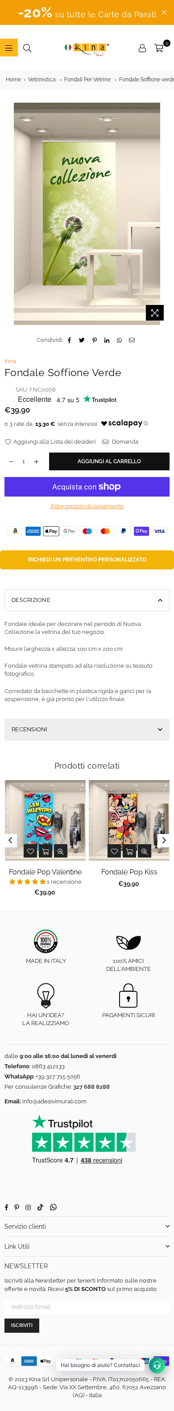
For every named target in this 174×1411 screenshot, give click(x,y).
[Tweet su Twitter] (82, 340)
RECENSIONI (29, 729)
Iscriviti (22, 1325)
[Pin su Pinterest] (94, 340)
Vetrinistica (42, 79)
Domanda (124, 441)
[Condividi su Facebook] (69, 340)
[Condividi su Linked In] (107, 340)
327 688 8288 (91, 1086)
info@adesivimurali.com (54, 1101)
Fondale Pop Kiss (129, 872)
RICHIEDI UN (87, 560)
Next (164, 840)
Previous (10, 840)
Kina (10, 361)
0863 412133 (48, 1066)
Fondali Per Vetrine (87, 79)
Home (13, 79)
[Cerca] (27, 47)
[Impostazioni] (142, 47)
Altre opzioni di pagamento (87, 506)
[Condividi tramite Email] (132, 340)
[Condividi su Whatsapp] (119, 340)
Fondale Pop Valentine (45, 872)
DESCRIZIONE (31, 600)
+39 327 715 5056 (58, 1076)
